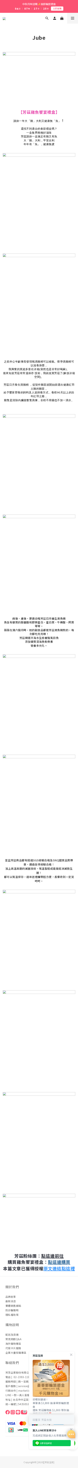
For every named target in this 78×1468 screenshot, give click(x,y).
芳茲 (6, 384)
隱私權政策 (12, 1315)
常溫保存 (28, 373)
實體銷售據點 (13, 1305)
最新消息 (10, 1301)
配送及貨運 (12, 1334)
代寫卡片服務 (13, 1348)
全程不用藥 (47, 400)
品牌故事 (10, 1296)
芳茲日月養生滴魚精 (53, 618)
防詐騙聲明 (12, 1310)
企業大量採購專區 (15, 1352)
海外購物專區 (13, 1343)
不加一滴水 (64, 400)
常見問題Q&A (13, 1339)
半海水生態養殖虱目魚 (45, 638)
